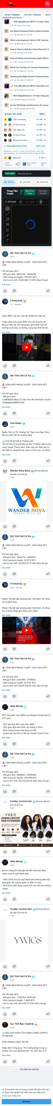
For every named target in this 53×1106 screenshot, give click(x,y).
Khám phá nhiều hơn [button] (11, 1095)
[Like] (26, 291)
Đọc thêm (6, 284)
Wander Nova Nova (20, 471)
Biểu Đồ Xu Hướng (30, 192)
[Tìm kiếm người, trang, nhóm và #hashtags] (48, 4)
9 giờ (12, 1028)
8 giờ (12, 980)
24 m (12, 257)
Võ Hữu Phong (19, 125)
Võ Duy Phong (19, 135)
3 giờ (12, 540)
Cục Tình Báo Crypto (20, 1024)
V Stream (15, 300)
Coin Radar (16, 423)
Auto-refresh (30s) (32, 164)
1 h (11, 304)
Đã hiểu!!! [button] (26, 1102)
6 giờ (12, 808)
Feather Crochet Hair (21, 801)
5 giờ (12, 710)
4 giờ (12, 588)
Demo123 (17, 158)
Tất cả (10, 182)
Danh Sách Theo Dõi (43, 192)
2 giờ (12, 427)
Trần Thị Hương (19, 119)
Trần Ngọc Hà (18, 130)
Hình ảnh (44, 182)
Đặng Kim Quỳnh (20, 140)
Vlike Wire (15, 706)
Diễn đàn (19, 164)
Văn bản (26, 182)
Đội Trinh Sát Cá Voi (20, 253)
